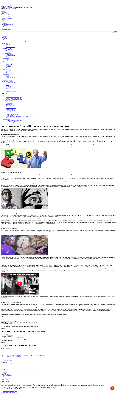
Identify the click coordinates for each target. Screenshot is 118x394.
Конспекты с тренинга (11, 82)
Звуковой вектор (10, 101)
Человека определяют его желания (14, 99)
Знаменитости (9, 83)
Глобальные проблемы (11, 77)
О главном (5, 38)
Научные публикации (8, 80)
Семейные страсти (10, 55)
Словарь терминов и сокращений (14, 120)
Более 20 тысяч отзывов (11, 117)
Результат (3, 11)
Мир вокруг (6, 74)
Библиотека (6, 20)
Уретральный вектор (11, 106)
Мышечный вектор (10, 110)
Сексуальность (9, 54)
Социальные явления (11, 78)
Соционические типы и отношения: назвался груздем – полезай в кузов (20, 357)
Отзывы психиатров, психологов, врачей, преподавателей (19, 116)
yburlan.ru (95, 385)
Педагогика (8, 66)
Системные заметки (8, 81)
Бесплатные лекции (7, 18)
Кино (7, 85)
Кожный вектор (9, 104)
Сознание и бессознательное (12, 121)
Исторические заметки (11, 88)
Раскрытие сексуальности (12, 114)
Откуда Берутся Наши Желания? (13, 98)
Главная (5, 36)
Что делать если (9, 52)
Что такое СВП (6, 95)
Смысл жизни (9, 60)
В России (8, 75)
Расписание (6, 26)
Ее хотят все (9, 70)
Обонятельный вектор (11, 108)
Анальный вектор (10, 105)
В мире (7, 76)
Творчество (8, 87)
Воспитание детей (7, 48)
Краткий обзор (6, 89)
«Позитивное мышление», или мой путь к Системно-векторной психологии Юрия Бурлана (25, 355)
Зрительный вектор (10, 103)
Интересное (9, 49)
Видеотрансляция (7, 376)
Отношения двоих (7, 53)
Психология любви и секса (12, 122)
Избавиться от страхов (11, 91)
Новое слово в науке (8, 63)
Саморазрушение (10, 59)
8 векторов (8, 44)
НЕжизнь (8, 71)
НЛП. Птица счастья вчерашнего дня (12, 356)
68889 (6, 323)
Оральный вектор (10, 109)
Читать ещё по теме (7, 360)
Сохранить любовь (10, 56)
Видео (4, 22)
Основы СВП (6, 119)
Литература (8, 86)
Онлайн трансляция (8, 24)
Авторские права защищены (10, 391)
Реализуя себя (9, 72)
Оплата (5, 23)
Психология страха (7, 61)
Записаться (13, 8)
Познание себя (9, 115)
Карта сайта (6, 379)
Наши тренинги (7, 29)
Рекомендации (9, 50)
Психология (9, 64)
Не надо (2, 6)
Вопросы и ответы (7, 28)
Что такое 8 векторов (8, 100)
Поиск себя (6, 58)
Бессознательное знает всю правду (14, 97)
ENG (9, 16)
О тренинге (6, 39)
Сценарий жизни (7, 69)
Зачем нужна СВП (7, 111)
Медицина (8, 65)
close (2, 7)
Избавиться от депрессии (12, 113)
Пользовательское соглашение (10, 392)
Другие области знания (11, 67)
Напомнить (7, 6)
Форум (4, 19)
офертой (25, 339)
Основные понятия (10, 47)
